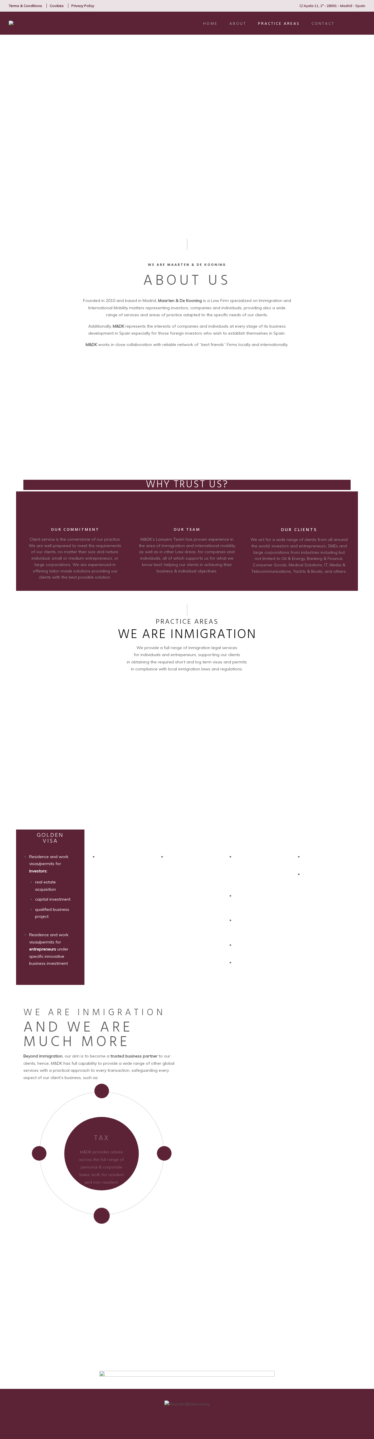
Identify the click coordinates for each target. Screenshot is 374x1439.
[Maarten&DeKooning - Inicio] (36, 23)
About (237, 23)
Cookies (57, 5)
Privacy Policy (82, 5)
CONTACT (323, 23)
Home (210, 23)
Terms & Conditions (25, 5)
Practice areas (279, 23)
